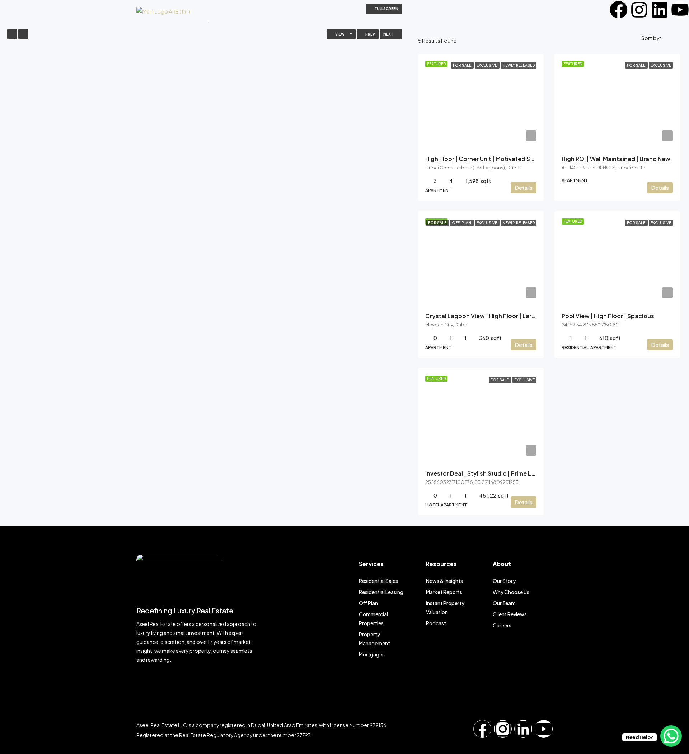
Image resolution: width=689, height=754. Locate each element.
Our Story (504, 581)
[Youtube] (680, 10)
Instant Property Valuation (445, 607)
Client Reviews (510, 614)
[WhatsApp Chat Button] (671, 736)
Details (524, 187)
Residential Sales (378, 581)
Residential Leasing (381, 592)
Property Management (374, 638)
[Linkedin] (660, 10)
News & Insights (444, 581)
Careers (502, 625)
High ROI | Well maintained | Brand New (616, 158)
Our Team (504, 603)
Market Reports (444, 592)
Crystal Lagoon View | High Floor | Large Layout (493, 316)
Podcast (436, 623)
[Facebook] (619, 10)
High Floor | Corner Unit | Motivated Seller (483, 158)
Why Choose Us (511, 592)
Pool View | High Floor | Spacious (608, 316)
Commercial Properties (373, 618)
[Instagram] (639, 10)
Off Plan (368, 603)
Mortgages (372, 654)
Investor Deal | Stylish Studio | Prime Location (489, 473)
